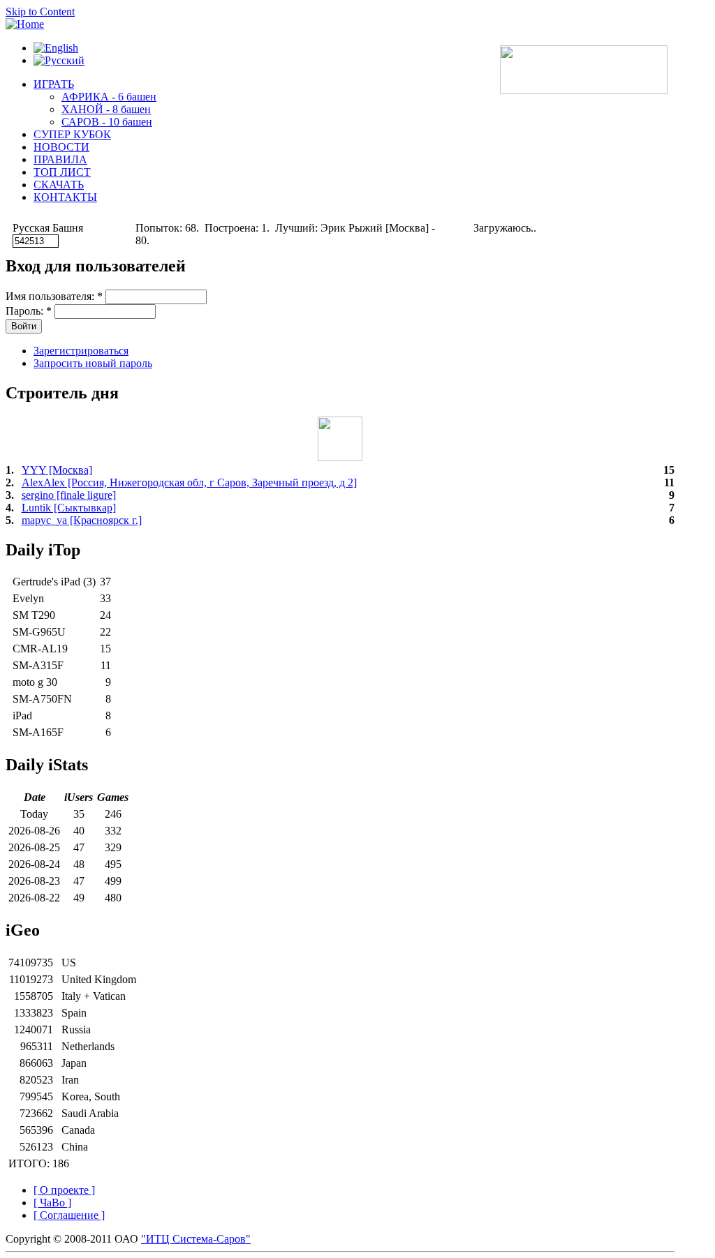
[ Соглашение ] (69, 1215)
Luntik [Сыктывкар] (69, 508)
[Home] (25, 24)
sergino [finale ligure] (69, 495)
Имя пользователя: (54, 296)
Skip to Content (40, 11)
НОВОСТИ (61, 147)
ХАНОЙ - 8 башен (106, 109)
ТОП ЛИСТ (62, 172)
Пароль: (29, 311)
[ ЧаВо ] (52, 1202)
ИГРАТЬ (54, 84)
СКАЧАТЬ (59, 184)
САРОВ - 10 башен (106, 122)
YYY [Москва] (57, 470)
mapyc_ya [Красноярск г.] (82, 520)
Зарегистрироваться (81, 351)
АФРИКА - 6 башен (108, 97)
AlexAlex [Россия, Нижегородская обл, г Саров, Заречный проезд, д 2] (189, 482)
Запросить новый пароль (93, 363)
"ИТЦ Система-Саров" (196, 1239)
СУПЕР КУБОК (72, 134)
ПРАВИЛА (60, 159)
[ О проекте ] (64, 1190)
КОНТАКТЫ (65, 197)
